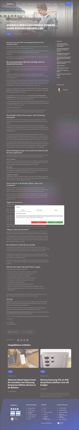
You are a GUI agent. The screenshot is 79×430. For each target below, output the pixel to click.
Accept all (55, 222)
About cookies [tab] (39, 210)
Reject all (39, 222)
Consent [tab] (23, 210)
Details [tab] (56, 210)
